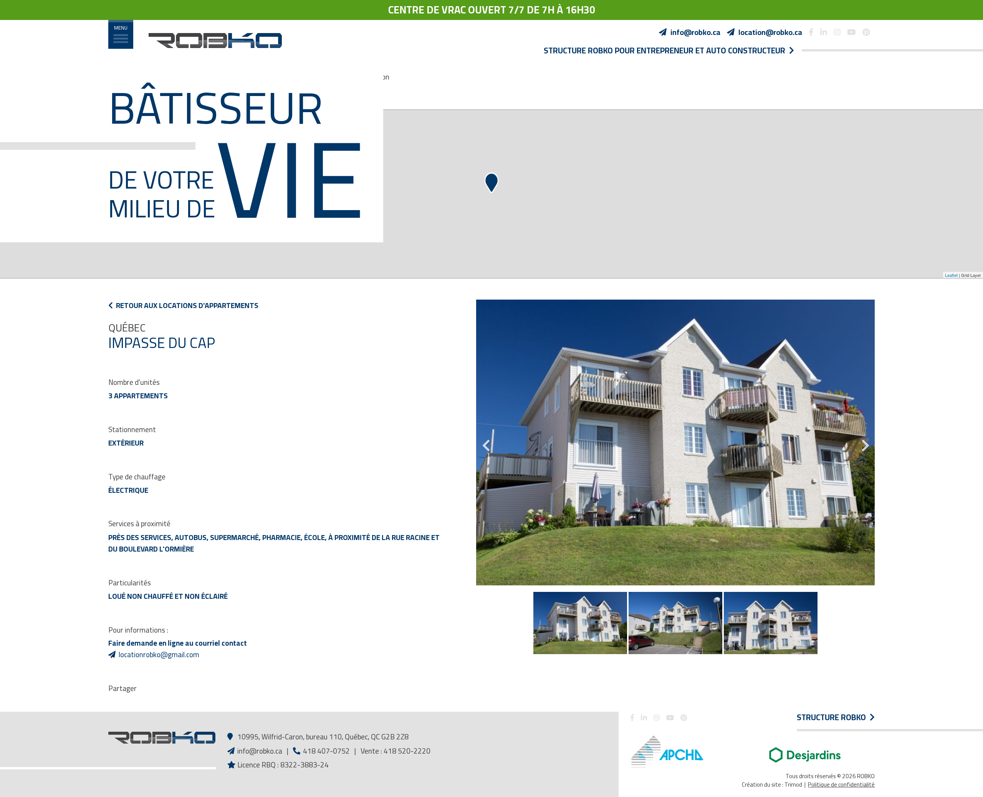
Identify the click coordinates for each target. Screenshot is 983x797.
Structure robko (833, 717)
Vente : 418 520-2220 (395, 751)
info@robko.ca (259, 751)
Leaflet (951, 275)
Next (865, 442)
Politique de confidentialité (841, 784)
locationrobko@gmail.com (159, 654)
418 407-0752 (325, 751)
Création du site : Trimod (772, 784)
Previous (486, 442)
